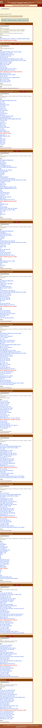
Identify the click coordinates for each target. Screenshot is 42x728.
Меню (2, 5)
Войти (40, 5)
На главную (39, 2)
